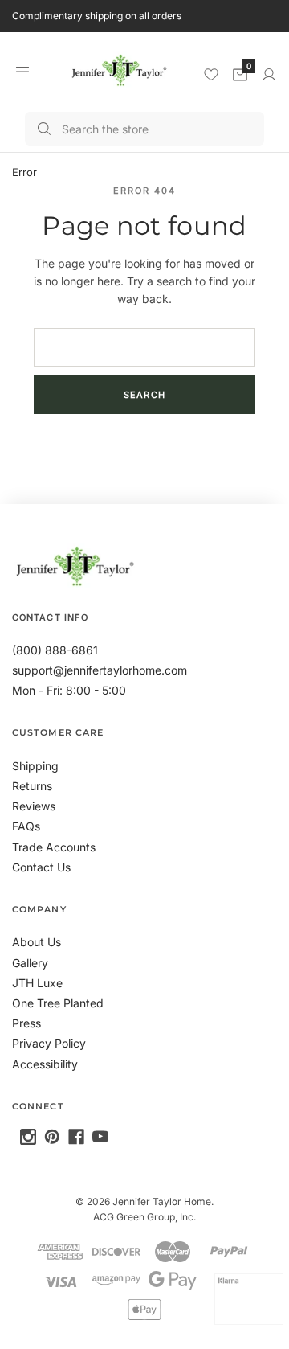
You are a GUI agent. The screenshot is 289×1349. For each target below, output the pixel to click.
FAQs (26, 826)
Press (26, 1023)
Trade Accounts (54, 847)
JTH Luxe (37, 983)
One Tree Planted (58, 1003)
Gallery (30, 963)
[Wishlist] (211, 74)
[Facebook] (76, 1137)
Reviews (33, 806)
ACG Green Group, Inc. (144, 1217)
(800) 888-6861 (55, 650)
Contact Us (41, 867)
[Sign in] (269, 75)
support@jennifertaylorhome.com (99, 670)
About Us (36, 942)
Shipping (35, 766)
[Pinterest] (52, 1137)
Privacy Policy (49, 1043)
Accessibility (45, 1064)
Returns (32, 786)
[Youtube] (100, 1137)
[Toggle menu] (22, 71)
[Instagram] (28, 1137)
